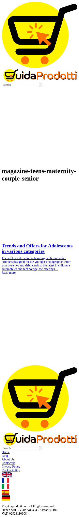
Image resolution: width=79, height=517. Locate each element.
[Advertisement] (39, 324)
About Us (8, 459)
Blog (5, 455)
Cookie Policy (11, 470)
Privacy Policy (11, 466)
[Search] (40, 85)
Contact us (8, 463)
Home (6, 452)
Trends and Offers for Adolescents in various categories (37, 248)
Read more (9, 272)
